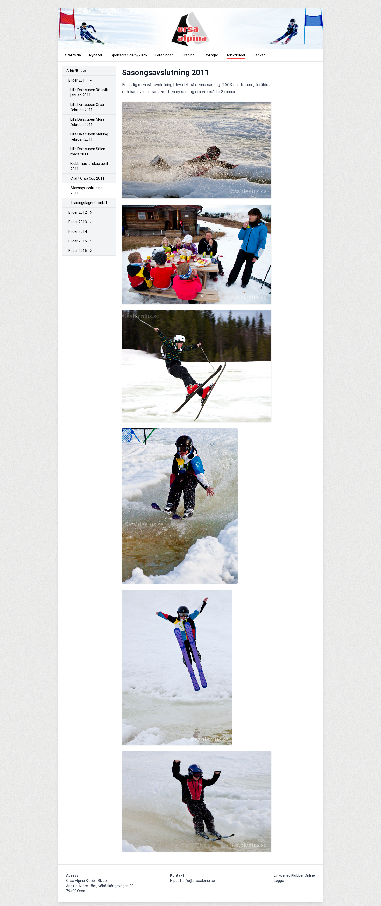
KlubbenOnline (303, 875)
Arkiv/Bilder (76, 71)
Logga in (281, 881)
